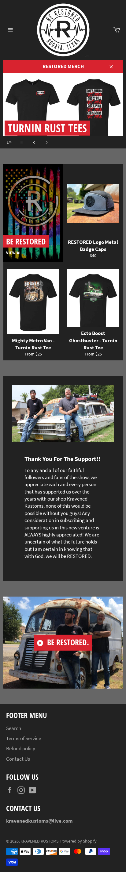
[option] (63, 110)
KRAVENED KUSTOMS (39, 841)
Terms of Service (23, 738)
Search (13, 728)
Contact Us (18, 758)
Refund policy (20, 748)
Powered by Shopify (78, 841)
